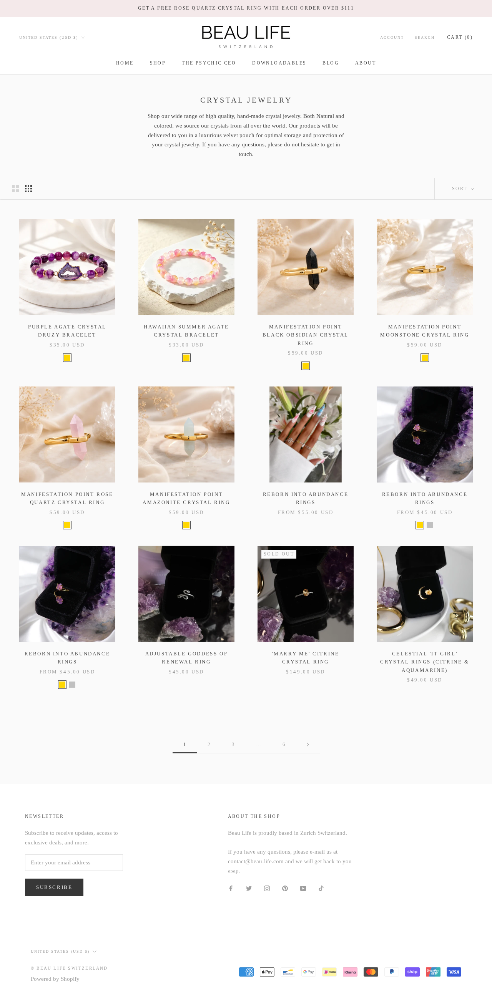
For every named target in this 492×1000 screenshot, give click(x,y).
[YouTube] (303, 888)
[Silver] (430, 525)
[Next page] (308, 744)
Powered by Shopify (55, 979)
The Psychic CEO (209, 63)
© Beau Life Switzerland (69, 968)
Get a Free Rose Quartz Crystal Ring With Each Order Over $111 (246, 8)
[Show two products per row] (15, 188)
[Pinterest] (285, 888)
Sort (460, 188)
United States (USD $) (48, 37)
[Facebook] (231, 888)
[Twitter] (249, 888)
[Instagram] (267, 888)
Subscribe (54, 887)
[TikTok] (321, 888)
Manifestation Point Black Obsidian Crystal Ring (306, 335)
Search (425, 37)
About (365, 63)
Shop (158, 63)
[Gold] (67, 358)
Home (125, 63)
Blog (330, 63)
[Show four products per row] (28, 188)
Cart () (460, 37)
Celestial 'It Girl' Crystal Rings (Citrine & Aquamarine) (424, 662)
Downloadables (279, 63)
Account (392, 37)
